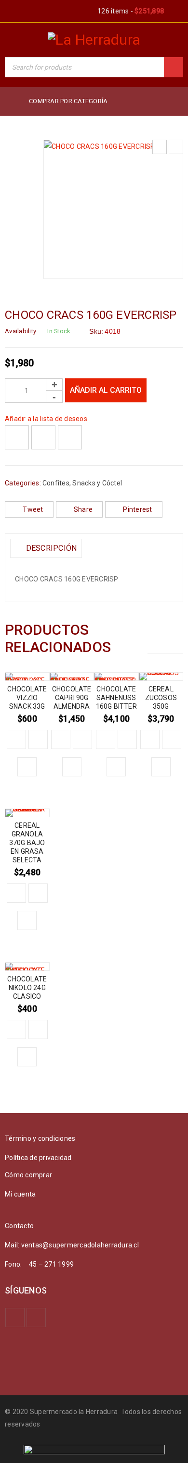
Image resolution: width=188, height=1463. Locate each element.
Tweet (33, 509)
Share (83, 509)
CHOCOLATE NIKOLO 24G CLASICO (27, 987)
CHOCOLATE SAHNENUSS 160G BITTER (116, 697)
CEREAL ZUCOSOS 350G (161, 697)
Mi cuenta (20, 1194)
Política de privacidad (38, 1157)
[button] (16, 739)
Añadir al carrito (106, 390)
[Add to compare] (43, 437)
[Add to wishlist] (17, 437)
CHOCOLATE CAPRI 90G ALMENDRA (72, 697)
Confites (55, 483)
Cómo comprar (28, 1175)
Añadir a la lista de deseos (46, 419)
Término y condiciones (40, 1138)
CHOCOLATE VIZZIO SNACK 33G (27, 697)
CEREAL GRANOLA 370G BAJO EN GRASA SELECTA (27, 843)
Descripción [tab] (50, 548)
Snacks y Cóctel (97, 483)
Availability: (21, 331)
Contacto (19, 1226)
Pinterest (137, 509)
